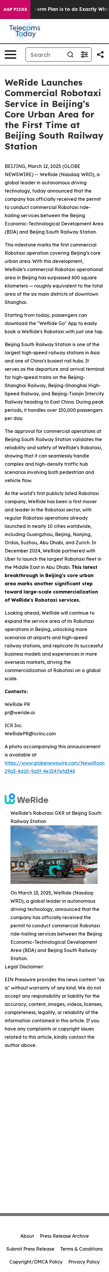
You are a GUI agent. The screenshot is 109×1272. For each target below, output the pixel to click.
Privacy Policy (84, 1262)
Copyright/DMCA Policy (35, 1262)
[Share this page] (100, 54)
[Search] (70, 54)
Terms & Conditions (81, 1249)
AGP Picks (15, 9)
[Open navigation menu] (10, 54)
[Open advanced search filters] (84, 54)
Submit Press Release (30, 1249)
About (27, 1236)
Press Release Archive (64, 1236)
